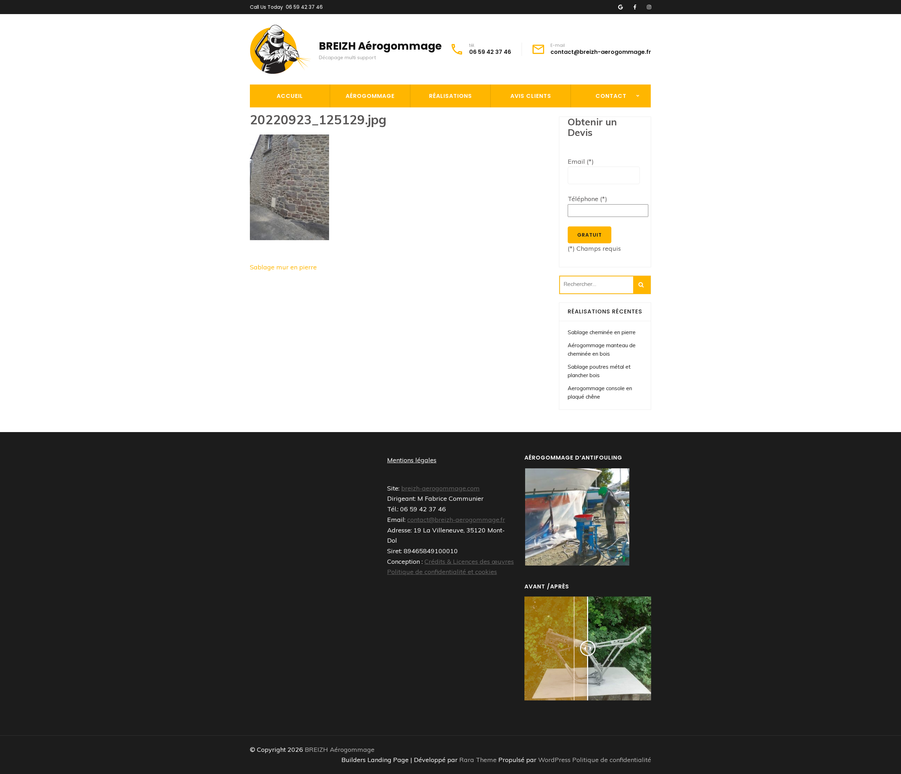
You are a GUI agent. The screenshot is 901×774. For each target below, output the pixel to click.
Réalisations (450, 96)
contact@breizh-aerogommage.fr (600, 52)
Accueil (290, 96)
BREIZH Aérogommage (380, 46)
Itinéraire (589, 131)
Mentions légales (411, 460)
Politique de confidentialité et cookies (442, 572)
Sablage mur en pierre (283, 267)
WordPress (554, 760)
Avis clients (530, 96)
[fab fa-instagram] (649, 7)
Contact (611, 96)
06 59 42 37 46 (304, 7)
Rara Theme (478, 760)
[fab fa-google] (620, 7)
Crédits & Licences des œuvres (469, 561)
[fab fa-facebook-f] (635, 7)
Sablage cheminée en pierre (602, 332)
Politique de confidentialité (611, 760)
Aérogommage (370, 96)
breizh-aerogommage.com (440, 488)
